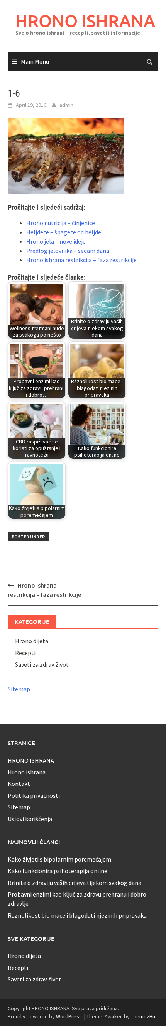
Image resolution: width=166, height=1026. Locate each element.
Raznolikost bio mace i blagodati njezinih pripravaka (77, 915)
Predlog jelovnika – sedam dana (67, 250)
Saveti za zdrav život (42, 664)
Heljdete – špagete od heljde (63, 232)
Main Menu (35, 61)
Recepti (25, 653)
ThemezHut (144, 1016)
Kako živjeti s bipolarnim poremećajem (59, 859)
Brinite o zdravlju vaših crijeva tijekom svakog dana (74, 883)
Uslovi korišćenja (30, 819)
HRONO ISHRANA (85, 20)
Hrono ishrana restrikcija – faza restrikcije (81, 260)
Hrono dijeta (31, 641)
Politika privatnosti (34, 795)
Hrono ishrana (27, 772)
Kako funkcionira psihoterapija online (57, 871)
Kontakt (19, 783)
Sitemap (19, 689)
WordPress (69, 1016)
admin (66, 104)
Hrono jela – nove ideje (56, 241)
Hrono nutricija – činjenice (60, 223)
